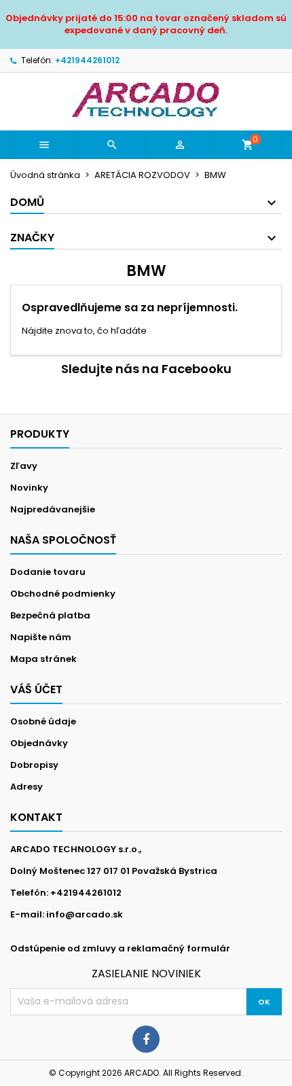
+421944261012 (87, 60)
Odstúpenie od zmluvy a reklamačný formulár (120, 948)
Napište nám (40, 637)
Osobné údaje (43, 721)
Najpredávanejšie (52, 509)
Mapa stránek (43, 658)
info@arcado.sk (84, 914)
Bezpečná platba (50, 615)
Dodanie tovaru (48, 571)
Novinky (29, 487)
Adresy (26, 786)
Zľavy (23, 465)
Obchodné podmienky (62, 593)
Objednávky (39, 743)
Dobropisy (34, 764)
